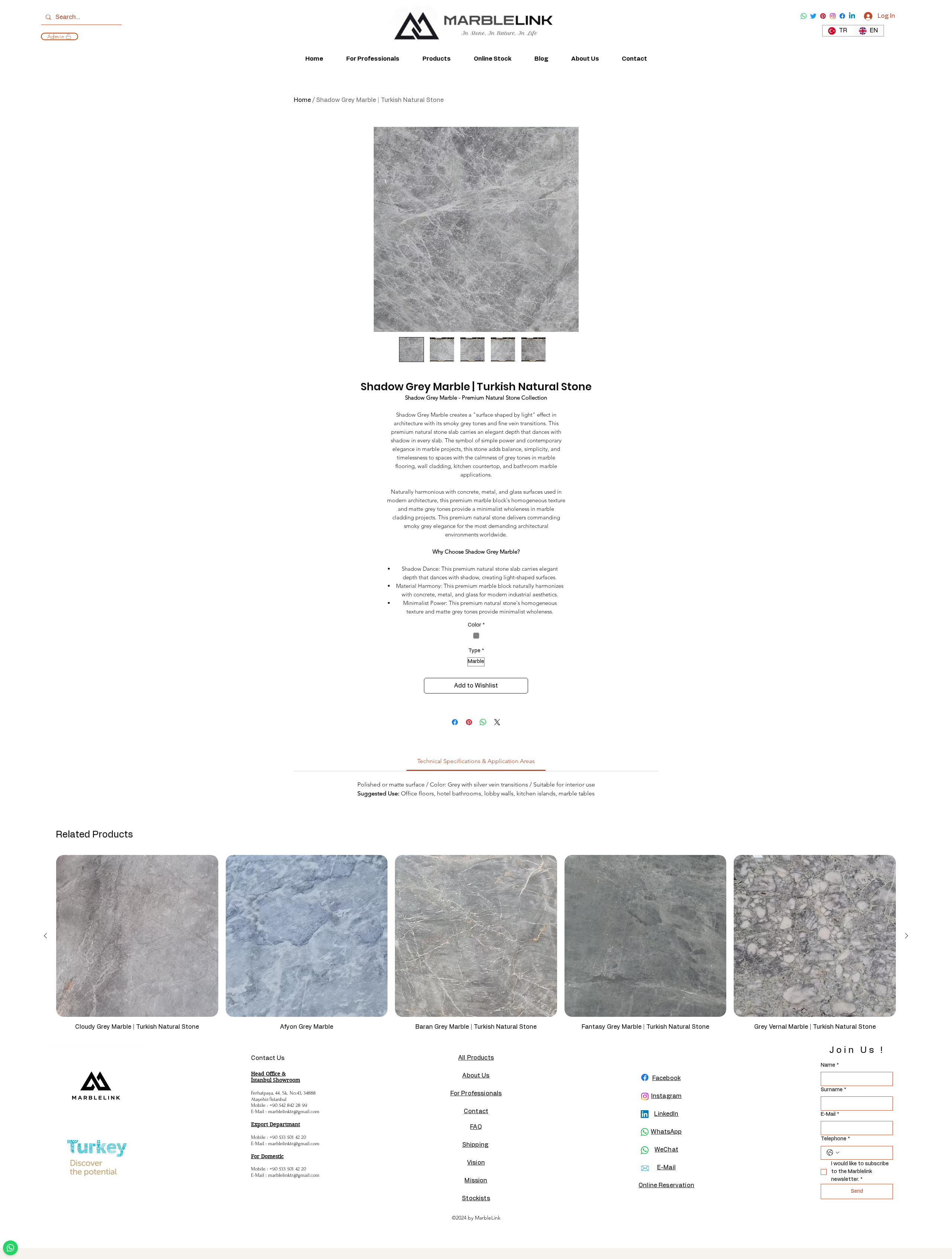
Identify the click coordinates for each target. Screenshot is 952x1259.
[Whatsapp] (803, 16)
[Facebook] (842, 16)
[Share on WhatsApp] (483, 722)
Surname (833, 1089)
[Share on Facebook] (454, 722)
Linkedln (666, 1114)
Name (830, 1065)
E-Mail (830, 1114)
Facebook (666, 1078)
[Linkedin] (852, 16)
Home (302, 100)
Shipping (475, 1145)
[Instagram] (832, 16)
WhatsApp (666, 1132)
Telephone (835, 1138)
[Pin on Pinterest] (468, 722)
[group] (476, 946)
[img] (470, 47)
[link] (476, 761)
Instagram (666, 1096)
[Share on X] (497, 722)
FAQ (476, 1127)
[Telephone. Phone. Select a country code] (833, 1152)
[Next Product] (906, 935)
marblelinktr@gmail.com (293, 1111)
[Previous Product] (45, 935)
